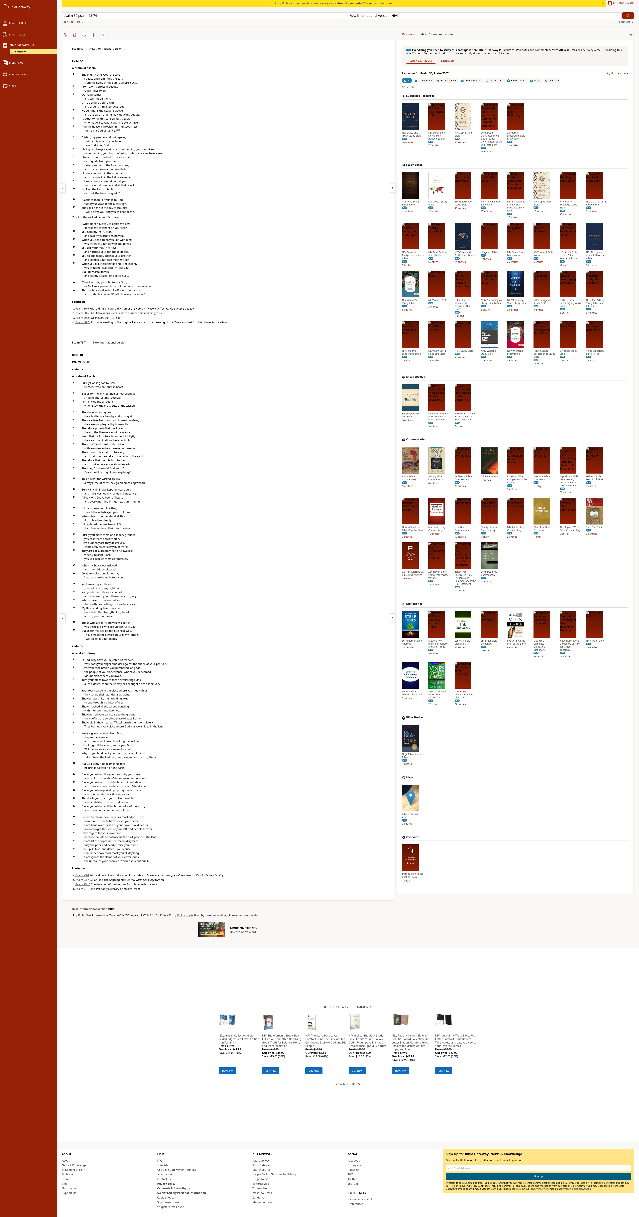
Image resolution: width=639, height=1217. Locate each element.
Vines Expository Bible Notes (595, 352)
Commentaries (416, 439)
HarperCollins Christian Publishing (274, 1174)
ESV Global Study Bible (437, 203)
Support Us (69, 1193)
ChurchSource (261, 1170)
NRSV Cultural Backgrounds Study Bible (544, 353)
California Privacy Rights (173, 1188)
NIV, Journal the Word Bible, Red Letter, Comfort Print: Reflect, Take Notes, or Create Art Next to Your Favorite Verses (456, 1041)
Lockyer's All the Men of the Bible (516, 642)
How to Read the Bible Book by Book (412, 529)
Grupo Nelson (261, 1179)
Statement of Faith (73, 1170)
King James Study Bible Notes (490, 203)
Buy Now (227, 1070)
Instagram (354, 1165)
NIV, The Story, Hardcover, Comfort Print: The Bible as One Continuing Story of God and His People (325, 1041)
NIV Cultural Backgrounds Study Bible (413, 255)
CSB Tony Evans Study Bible (410, 203)
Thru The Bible (594, 527)
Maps (409, 777)
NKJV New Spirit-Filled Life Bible (437, 352)
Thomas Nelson (262, 1188)
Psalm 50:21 (82, 318)
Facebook (354, 1160)
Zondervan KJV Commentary (489, 573)
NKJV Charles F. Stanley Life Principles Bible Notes (463, 305)
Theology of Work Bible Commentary (570, 529)
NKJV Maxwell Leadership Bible (411, 352)
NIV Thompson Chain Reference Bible (595, 255)
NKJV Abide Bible (437, 300)
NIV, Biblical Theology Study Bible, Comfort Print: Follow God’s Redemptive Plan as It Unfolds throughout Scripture (367, 1041)
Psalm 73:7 (82, 880)
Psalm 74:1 (82, 889)
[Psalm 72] (63, 618)
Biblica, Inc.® (185, 915)
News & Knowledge (74, 1165)
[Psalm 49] (63, 188)
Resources (408, 34)
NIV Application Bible (463, 134)
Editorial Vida (260, 1184)
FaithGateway (261, 1160)
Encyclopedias (415, 377)
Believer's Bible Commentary (463, 478)
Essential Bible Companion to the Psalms (517, 479)
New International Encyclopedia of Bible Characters (438, 416)
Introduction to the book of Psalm (412, 875)
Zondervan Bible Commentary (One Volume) (438, 574)
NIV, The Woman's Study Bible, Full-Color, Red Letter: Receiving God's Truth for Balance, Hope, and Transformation (281, 1041)
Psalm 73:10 (82, 884)
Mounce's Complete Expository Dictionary (539, 645)
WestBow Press (262, 1193)
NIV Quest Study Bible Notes (516, 254)
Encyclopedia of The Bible (411, 415)
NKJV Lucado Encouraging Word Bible (570, 303)
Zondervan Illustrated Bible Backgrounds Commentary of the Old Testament (491, 138)
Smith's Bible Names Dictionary (412, 693)
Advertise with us (168, 1174)
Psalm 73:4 (82, 875)
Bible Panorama (490, 476)
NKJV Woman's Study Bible (515, 352)
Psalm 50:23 (82, 322)
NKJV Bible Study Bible (411, 756)
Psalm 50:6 (82, 308)
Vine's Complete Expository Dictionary (437, 694)
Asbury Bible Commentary (435, 478)
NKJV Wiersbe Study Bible (488, 352)
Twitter (352, 1179)
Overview (412, 837)
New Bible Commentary (462, 529)
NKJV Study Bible (464, 350)
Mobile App (69, 1174)
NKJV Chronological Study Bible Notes (491, 302)
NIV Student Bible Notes (543, 254)
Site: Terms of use (168, 1202)
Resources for (425, 73)
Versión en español (360, 1199)
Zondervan (259, 1197)
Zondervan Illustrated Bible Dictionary (516, 135)
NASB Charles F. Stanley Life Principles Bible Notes (516, 206)
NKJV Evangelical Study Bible (542, 302)
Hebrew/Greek (428, 34)
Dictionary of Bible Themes (412, 642)
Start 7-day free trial (421, 60)
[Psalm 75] (392, 618)
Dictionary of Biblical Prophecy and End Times (437, 643)
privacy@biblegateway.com (576, 1188)
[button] (620, 3)
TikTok (352, 1174)
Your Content (447, 34)
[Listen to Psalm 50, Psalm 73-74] (102, 35)
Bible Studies (414, 717)
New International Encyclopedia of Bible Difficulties (465, 416)
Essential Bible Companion (541, 478)
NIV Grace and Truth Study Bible (411, 134)
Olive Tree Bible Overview (542, 529)
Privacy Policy (537, 1188)
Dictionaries (414, 604)
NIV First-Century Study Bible (437, 254)
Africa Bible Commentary (409, 478)
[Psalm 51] (392, 188)
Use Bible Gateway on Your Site (176, 1170)
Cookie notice (165, 1197)
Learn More (447, 60)
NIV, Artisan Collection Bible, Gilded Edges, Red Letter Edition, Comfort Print (239, 1039)
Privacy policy (166, 1184)
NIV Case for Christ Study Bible (596, 203)
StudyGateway (261, 1165)
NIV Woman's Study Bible (409, 302)
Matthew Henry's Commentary (437, 529)
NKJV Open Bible (595, 640)
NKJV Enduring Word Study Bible (517, 302)
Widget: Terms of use (170, 1207)
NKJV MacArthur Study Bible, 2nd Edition (595, 303)
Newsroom (69, 1188)
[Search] (628, 15)
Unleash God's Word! (243, 932)
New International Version (89, 909)
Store (65, 1179)
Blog (65, 1184)
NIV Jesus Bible (489, 252)
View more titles (348, 1084)
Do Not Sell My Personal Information (181, 1193)
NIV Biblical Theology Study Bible (568, 204)
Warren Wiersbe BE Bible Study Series (413, 573)
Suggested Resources (420, 96)
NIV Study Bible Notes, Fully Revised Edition (437, 135)
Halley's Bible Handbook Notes (595, 478)
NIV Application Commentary (489, 529)
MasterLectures (262, 1202)
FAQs (160, 1160)
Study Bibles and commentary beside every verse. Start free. (333, 3)
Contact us (164, 1179)
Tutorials (162, 1165)
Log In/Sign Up (623, 3)
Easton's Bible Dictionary (462, 642)
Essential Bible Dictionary (489, 642)
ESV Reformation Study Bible (464, 203)
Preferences (355, 1204)
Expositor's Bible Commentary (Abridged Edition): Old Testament (570, 481)
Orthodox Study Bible (568, 352)
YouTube (353, 1184)
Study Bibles (414, 165)
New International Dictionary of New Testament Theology (570, 645)
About (66, 1160)
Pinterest (353, 1170)
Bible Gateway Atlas (410, 816)
